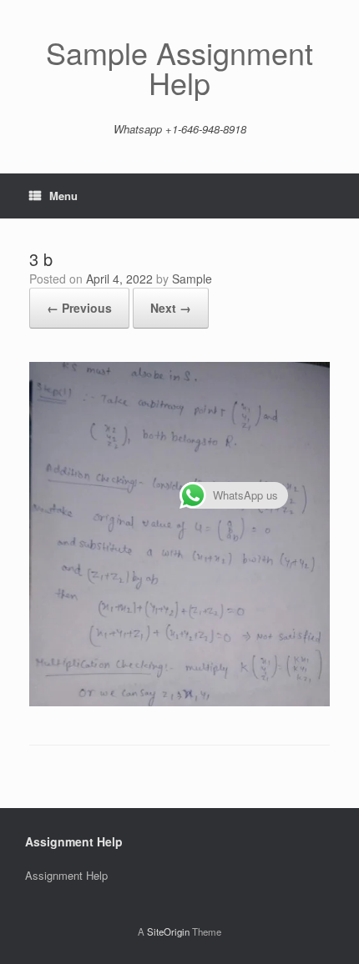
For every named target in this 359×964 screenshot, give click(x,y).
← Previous (79, 307)
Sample (192, 278)
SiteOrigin (168, 931)
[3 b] (179, 702)
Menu (63, 195)
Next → (170, 307)
